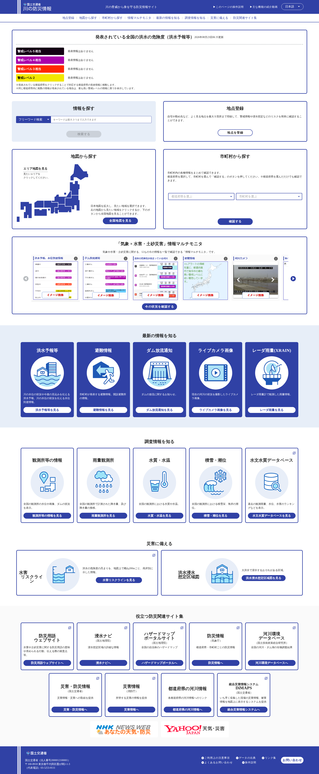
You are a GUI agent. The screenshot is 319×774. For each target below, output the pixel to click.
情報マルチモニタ (139, 17)
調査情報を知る (195, 17)
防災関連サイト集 (245, 17)
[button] (292, 6)
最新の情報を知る (168, 17)
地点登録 (68, 17)
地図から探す (88, 17)
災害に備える (219, 17)
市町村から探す (112, 17)
